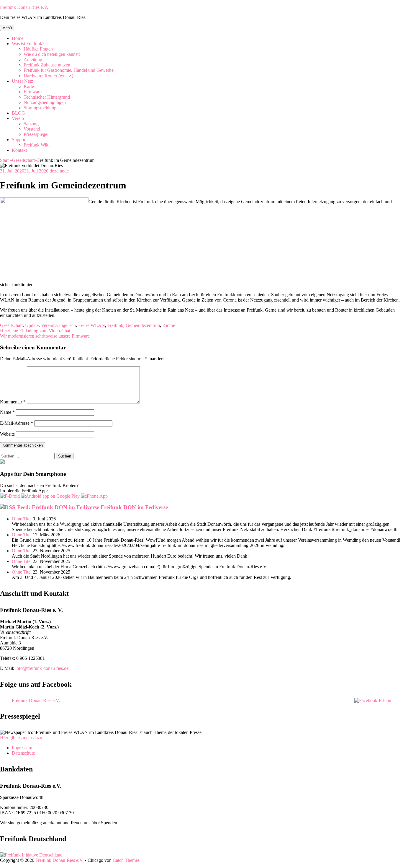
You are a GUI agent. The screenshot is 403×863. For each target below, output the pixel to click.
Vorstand (32, 128)
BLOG (18, 112)
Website (7, 434)
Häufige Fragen (38, 48)
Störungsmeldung (40, 107)
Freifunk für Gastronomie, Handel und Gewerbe (69, 70)
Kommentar (13, 401)
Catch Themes (126, 860)
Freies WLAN (91, 325)
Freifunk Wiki (37, 144)
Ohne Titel (22, 518)
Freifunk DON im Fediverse (134, 507)
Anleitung (33, 59)
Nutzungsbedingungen (45, 102)
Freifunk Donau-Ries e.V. (24, 7)
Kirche (168, 325)
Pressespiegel (36, 134)
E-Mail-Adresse (16, 423)
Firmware (33, 91)
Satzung (31, 123)
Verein (18, 118)
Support (19, 139)
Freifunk (115, 325)
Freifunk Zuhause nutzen (47, 64)
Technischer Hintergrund (47, 97)
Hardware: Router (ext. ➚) (48, 75)
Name (7, 412)
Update (32, 325)
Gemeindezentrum (143, 325)
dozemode (59, 170)
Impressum (22, 747)
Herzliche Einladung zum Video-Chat (35, 330)
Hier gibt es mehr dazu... (23, 737)
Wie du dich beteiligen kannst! (52, 54)
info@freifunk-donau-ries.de (41, 668)
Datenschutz (23, 752)
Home (17, 38)
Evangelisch (64, 325)
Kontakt (19, 150)
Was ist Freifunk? (28, 43)
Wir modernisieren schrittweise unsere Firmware (45, 335)
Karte (29, 86)
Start (6, 160)
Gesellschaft (24, 160)
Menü (7, 28)
